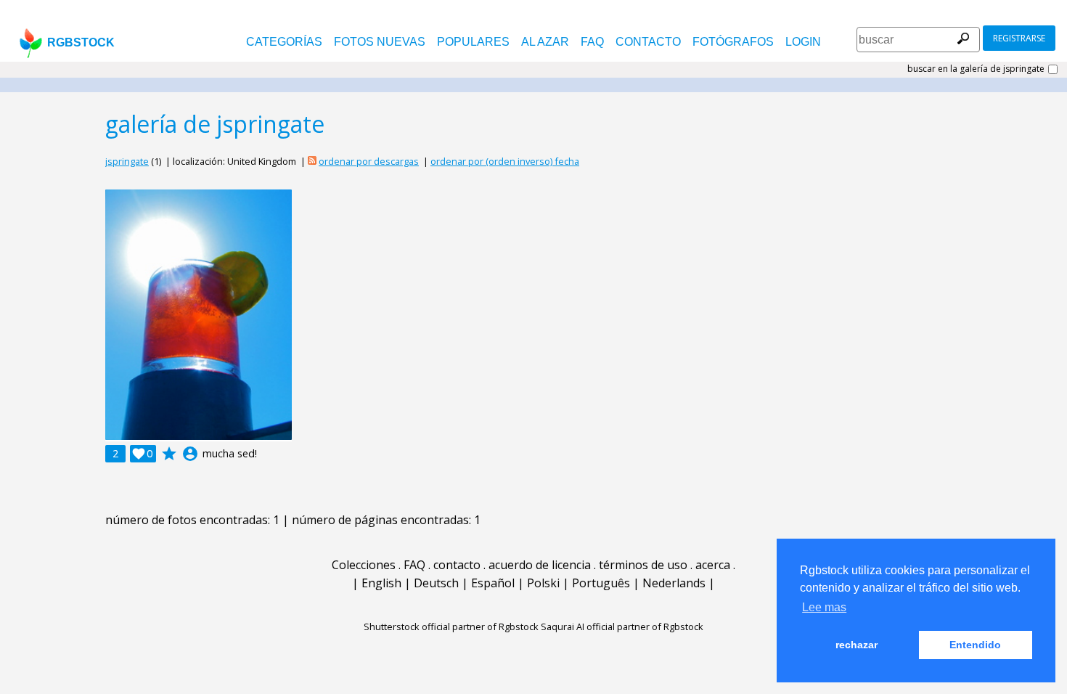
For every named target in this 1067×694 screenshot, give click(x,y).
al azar (545, 42)
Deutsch (436, 583)
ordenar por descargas (369, 161)
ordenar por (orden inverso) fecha (504, 161)
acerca (712, 565)
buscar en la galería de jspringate (975, 69)
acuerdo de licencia (539, 565)
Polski (543, 583)
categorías (284, 42)
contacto (648, 42)
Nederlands (674, 583)
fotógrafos (733, 42)
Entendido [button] (975, 644)
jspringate (127, 161)
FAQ (592, 42)
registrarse (1019, 38)
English (381, 583)
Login (803, 42)
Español (493, 583)
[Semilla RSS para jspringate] (312, 161)
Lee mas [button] (824, 607)
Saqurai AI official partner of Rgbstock (622, 626)
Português (601, 583)
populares (473, 42)
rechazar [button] (856, 644)
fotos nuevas (379, 42)
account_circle (190, 453)
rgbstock (81, 42)
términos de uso (643, 565)
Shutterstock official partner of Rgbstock (451, 626)
